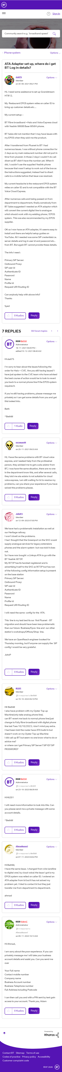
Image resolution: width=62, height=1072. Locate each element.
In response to (27, 696)
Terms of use (32, 1053)
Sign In (56, 14)
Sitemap (20, 1053)
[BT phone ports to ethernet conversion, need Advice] (57, 331)
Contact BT (8, 1053)
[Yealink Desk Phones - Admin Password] (52, 331)
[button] (8, 316)
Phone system (12, 53)
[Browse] (4, 13)
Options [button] (54, 53)
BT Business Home (4, 4)
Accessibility (44, 1057)
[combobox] (31, 33)
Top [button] (4, 1033)
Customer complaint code (16, 1061)
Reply (34, 315)
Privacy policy (29, 1057)
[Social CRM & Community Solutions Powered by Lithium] (52, 1034)
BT (57, 1067)
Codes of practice (11, 1057)
